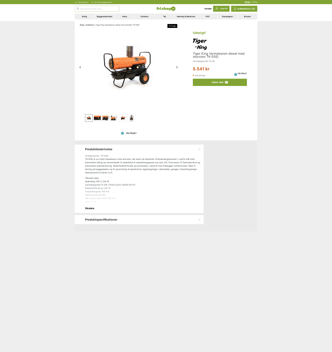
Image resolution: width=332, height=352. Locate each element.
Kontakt (208, 9)
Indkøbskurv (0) (246, 8)
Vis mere (89, 208)
